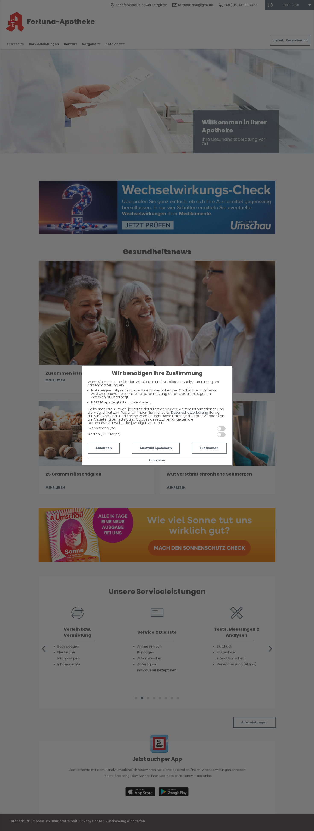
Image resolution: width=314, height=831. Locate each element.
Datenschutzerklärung (189, 412)
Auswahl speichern (156, 448)
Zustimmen (209, 448)
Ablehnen (103, 448)
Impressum (157, 460)
